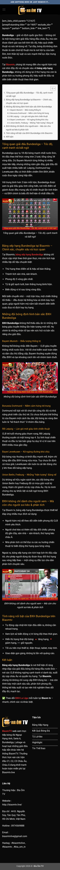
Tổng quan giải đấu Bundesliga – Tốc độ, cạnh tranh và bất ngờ (29, 94)
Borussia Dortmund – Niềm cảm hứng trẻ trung (29, 113)
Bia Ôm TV (39, 866)
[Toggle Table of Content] (51, 88)
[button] (4, 9)
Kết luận (9, 137)
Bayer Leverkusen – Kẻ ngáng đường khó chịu (29, 120)
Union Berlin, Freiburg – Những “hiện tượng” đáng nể (31, 123)
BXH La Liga (21, 698)
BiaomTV (7, 731)
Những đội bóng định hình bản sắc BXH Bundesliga (29, 106)
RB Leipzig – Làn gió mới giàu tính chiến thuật (29, 116)
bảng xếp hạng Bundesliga (29, 254)
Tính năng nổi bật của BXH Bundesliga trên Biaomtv (29, 133)
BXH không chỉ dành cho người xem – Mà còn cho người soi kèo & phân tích (28, 128)
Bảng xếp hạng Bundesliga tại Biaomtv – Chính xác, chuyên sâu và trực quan (29, 101)
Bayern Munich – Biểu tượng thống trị (25, 110)
